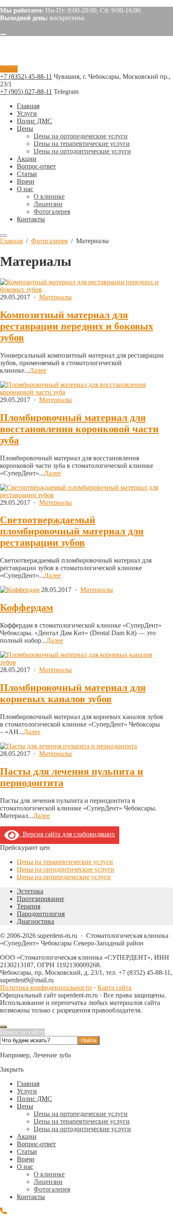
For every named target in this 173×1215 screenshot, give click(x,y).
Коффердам (26, 607)
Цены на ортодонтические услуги (65, 869)
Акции (27, 1136)
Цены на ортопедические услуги (64, 876)
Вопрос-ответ (36, 1144)
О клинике (49, 1174)
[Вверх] (3, 1026)
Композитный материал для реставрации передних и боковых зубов (76, 326)
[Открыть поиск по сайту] (3, 34)
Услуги (27, 1091)
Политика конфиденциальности (46, 987)
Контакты (31, 1196)
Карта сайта (114, 987)
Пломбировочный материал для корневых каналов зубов (73, 693)
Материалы (55, 297)
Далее (37, 370)
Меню (9, 69)
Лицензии (48, 1181)
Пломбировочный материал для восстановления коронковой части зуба (79, 429)
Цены (25, 1106)
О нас (25, 1166)
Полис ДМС (34, 1098)
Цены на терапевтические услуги (65, 861)
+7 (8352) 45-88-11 (26, 76)
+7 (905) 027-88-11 (26, 91)
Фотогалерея (52, 1189)
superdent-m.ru (52, 54)
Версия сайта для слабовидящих (67, 834)
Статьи (27, 1151)
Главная (28, 1083)
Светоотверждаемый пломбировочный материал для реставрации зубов (72, 531)
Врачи (25, 1159)
